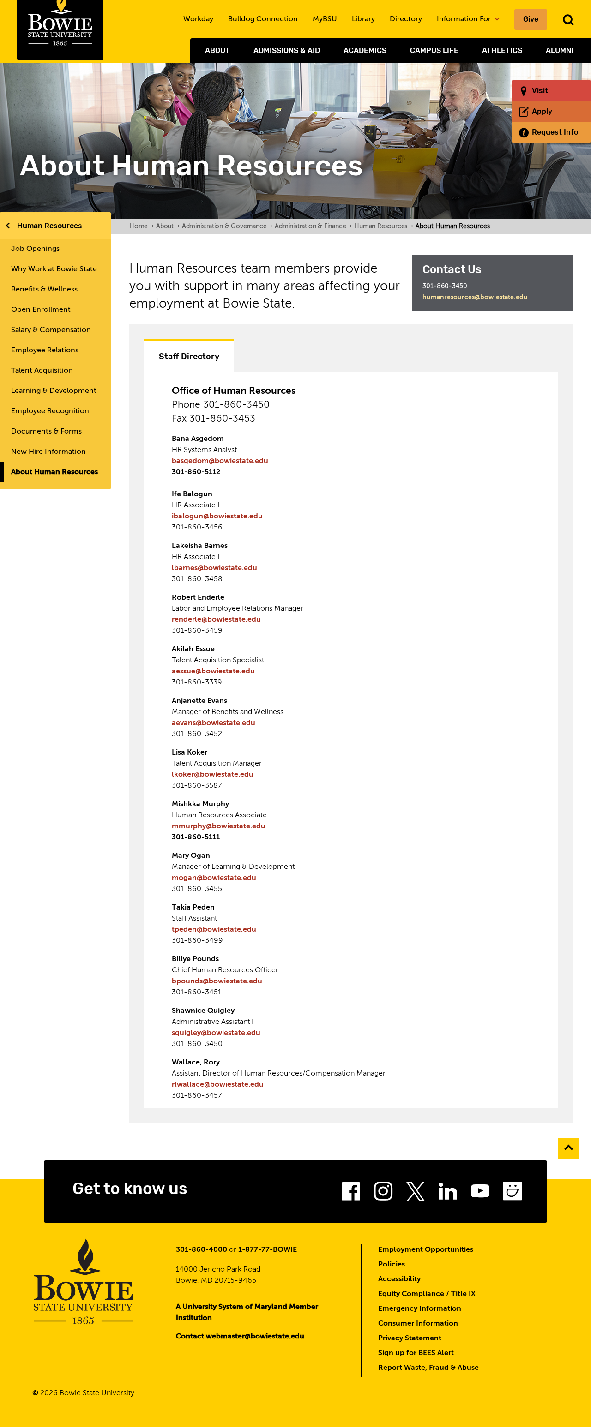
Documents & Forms (46, 431)
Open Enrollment (41, 310)
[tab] (189, 355)
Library (363, 19)
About (217, 50)
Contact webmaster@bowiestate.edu (240, 1336)
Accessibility (399, 1279)
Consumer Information (418, 1323)
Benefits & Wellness (44, 289)
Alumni (559, 50)
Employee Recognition (50, 411)
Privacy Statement (409, 1338)
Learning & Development (53, 391)
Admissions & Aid (286, 50)
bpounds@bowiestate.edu (217, 981)
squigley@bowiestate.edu (216, 1033)
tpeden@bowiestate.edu (214, 929)
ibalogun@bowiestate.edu (217, 516)
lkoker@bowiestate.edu (212, 775)
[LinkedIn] (448, 1194)
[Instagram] (383, 1194)
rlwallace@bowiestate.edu (218, 1084)
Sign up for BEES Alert (416, 1353)
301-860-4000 (201, 1250)
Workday (198, 19)
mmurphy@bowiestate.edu (218, 826)
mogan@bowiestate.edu (214, 878)
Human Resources (49, 225)
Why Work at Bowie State (54, 269)
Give (530, 19)
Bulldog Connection (263, 19)
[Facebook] (351, 1194)
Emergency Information (419, 1309)
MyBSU (325, 19)
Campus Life (434, 50)
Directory (406, 19)
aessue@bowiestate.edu (213, 671)
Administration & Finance (313, 226)
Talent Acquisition (42, 371)
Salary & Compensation (51, 330)
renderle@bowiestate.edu (216, 620)
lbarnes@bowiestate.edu (214, 568)
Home (141, 226)
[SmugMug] (512, 1194)
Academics (365, 50)
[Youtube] (480, 1194)
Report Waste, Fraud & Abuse (428, 1368)
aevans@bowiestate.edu (213, 723)
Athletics (502, 50)
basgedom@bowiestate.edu (220, 461)
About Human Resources (54, 472)
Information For (465, 19)
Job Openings (35, 249)
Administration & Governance (227, 226)
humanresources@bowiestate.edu (475, 297)
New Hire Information (48, 452)
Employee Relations (44, 350)
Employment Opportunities (425, 1250)
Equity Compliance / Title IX (427, 1294)
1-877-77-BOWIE (267, 1250)
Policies (391, 1264)
